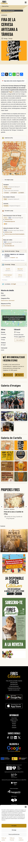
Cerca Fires (14, 718)
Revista (14, 723)
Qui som (14, 725)
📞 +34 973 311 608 (7, 232)
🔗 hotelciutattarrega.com (9, 221)
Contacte (14, 727)
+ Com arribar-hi (19, 340)
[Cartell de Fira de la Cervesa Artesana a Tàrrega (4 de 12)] (7, 426)
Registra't (20, 375)
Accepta (14, 825)
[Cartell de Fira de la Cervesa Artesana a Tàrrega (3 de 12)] (20, 416)
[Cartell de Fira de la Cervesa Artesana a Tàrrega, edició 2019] (20, 476)
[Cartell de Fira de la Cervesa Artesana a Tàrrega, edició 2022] (20, 445)
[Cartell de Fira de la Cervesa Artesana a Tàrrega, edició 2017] (20, 466)
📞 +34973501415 (7, 188)
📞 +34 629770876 (7, 244)
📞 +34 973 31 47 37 (7, 219)
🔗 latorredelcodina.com (8, 245)
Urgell (10, 92)
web (17, 257)
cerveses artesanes (6, 305)
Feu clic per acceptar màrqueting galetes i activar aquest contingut (14, 318)
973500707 (12, 257)
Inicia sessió (9, 375)
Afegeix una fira (14, 720)
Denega (14, 830)
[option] (14, 506)
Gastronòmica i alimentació (7, 300)
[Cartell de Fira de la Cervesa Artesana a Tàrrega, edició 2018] (20, 455)
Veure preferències (14, 834)
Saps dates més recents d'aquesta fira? (14, 81)
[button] (25, 807)
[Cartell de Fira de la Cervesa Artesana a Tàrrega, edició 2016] (7, 476)
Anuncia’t (14, 721)
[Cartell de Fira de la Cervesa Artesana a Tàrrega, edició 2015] (7, 466)
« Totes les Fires (4, 6)
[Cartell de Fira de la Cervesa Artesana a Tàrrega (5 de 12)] (7, 445)
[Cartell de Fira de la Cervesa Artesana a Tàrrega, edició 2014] (7, 455)
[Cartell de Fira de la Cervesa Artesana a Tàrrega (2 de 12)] (7, 416)
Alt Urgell (13, 284)
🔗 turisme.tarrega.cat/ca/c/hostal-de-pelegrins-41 (13, 234)
